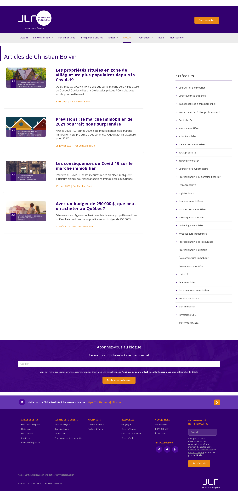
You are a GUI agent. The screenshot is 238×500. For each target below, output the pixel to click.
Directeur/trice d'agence (192, 95)
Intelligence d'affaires (92, 37)
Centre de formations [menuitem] (131, 433)
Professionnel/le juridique (193, 249)
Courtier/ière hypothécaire (193, 168)
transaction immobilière (192, 144)
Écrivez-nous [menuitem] (160, 433)
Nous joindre (177, 37)
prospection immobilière (192, 209)
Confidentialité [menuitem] (31, 475)
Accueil (24, 37)
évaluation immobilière (191, 266)
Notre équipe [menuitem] (27, 433)
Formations (144, 37)
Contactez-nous (162, 372)
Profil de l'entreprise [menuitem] (30, 424)
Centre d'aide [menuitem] (127, 438)
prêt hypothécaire (189, 322)
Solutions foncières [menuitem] (66, 420)
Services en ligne (42, 37)
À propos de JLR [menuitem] (29, 420)
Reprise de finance (189, 298)
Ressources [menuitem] (127, 420)
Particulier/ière (187, 120)
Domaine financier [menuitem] (63, 429)
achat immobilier (188, 136)
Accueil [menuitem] (21, 475)
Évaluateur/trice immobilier (194, 257)
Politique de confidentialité (136, 372)
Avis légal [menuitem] (63, 475)
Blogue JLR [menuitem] (126, 424)
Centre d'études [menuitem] (128, 429)
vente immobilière (189, 128)
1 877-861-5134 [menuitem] (162, 429)
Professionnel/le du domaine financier (200, 176)
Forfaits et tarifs (66, 37)
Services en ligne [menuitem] (62, 424)
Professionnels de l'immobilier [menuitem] (69, 438)
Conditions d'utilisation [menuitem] (48, 475)
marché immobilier (189, 160)
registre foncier (187, 193)
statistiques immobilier (191, 217)
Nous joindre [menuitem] (162, 420)
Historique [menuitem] (26, 429)
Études (111, 37)
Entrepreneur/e (187, 184)
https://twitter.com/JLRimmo (104, 402)
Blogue (127, 37)
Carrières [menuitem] (25, 438)
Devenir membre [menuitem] (96, 424)
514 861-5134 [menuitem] (161, 424)
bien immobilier (187, 306)
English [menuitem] (71, 475)
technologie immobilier (191, 225)
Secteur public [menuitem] (61, 433)
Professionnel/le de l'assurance (196, 241)
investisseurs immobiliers (193, 233)
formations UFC (187, 314)
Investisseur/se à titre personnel (197, 103)
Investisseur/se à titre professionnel (199, 112)
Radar (161, 37)
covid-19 (183, 274)
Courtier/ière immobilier (192, 87)
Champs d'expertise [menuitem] (30, 442)
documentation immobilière (194, 290)
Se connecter (207, 20)
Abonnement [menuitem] (95, 420)
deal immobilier (187, 282)
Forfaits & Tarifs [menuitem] (95, 429)
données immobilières (191, 201)
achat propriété (187, 152)
